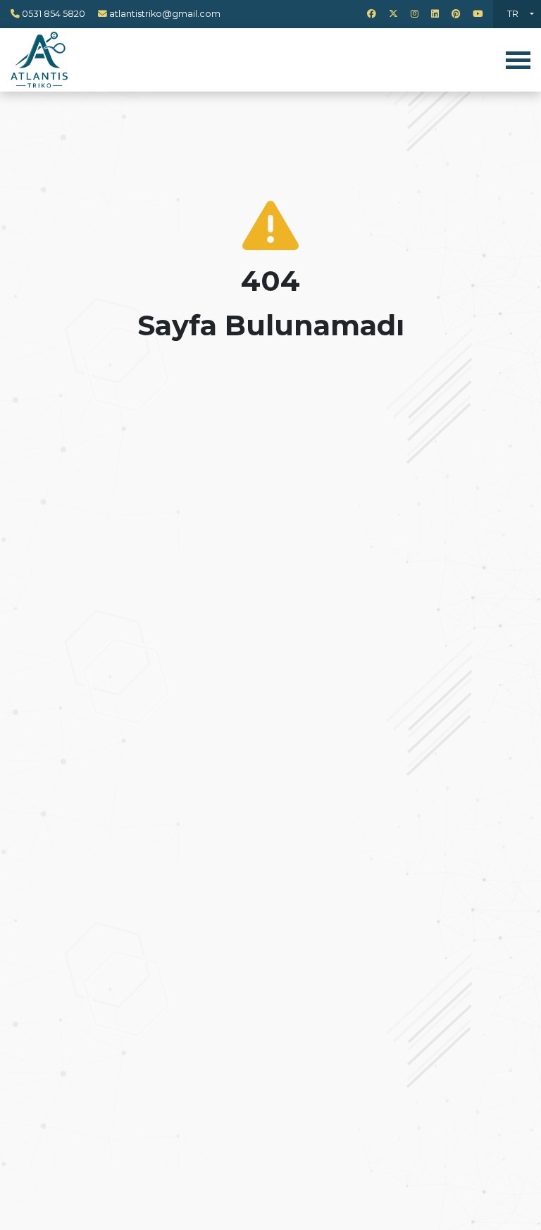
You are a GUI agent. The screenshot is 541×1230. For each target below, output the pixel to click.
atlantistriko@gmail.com (164, 13)
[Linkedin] (435, 13)
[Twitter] (393, 13)
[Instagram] (414, 13)
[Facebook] (371, 13)
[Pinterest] (456, 13)
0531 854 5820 (53, 13)
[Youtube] (478, 13)
